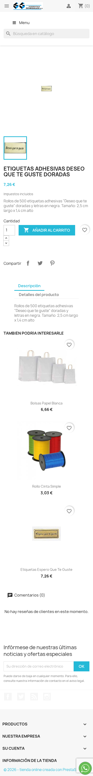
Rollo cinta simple (46, 486)
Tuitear (40, 263)
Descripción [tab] (29, 285)
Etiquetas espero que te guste (46, 569)
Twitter (21, 696)
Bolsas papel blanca (46, 403)
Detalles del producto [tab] (39, 294)
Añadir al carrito (47, 230)
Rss (34, 696)
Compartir (28, 263)
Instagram (47, 696)
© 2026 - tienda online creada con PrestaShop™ (45, 769)
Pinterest (52, 263)
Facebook (8, 696)
